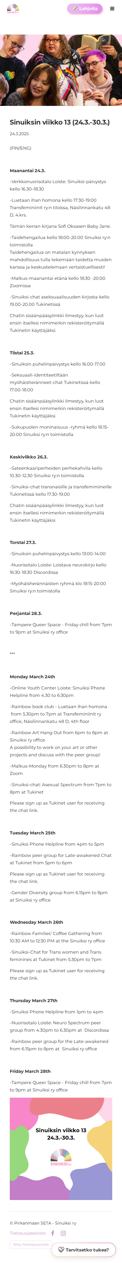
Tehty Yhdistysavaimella (31, 1244)
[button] (83, 1250)
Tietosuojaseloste (28, 1233)
